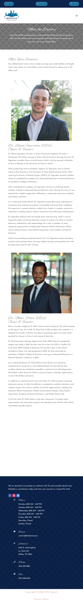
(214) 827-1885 (24, 566)
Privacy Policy (41, 599)
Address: (23, 543)
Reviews (74, 4)
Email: (21, 532)
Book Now (41, 4)
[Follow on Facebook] (10, 495)
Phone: (22, 562)
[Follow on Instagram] (14, 495)
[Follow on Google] (18, 495)
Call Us (9, 4)
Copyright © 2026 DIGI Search (41, 592)
